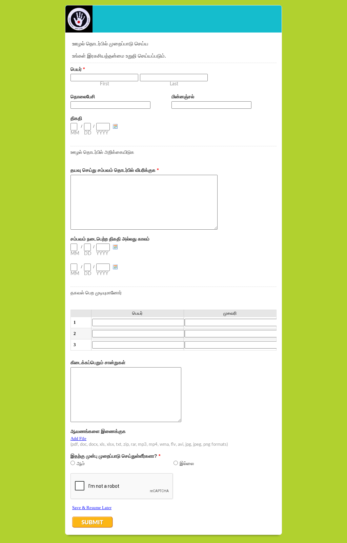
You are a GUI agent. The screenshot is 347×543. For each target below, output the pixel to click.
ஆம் (81, 463)
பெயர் (77, 69)
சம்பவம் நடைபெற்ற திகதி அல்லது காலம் (109, 239)
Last (174, 84)
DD (87, 133)
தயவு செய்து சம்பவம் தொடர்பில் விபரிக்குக (114, 170)
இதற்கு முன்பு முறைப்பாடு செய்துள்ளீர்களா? (115, 456)
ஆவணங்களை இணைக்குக (98, 431)
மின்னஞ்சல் (182, 96)
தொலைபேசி (82, 96)
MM (74, 133)
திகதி (76, 118)
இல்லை (187, 463)
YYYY (102, 133)
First (104, 84)
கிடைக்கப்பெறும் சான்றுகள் (97, 362)
